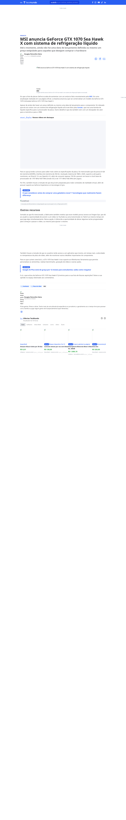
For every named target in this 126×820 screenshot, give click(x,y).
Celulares (45, 324)
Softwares (29, 324)
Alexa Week (37, 324)
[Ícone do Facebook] (92, 2)
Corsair (80, 107)
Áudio (62, 324)
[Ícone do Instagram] (95, 2)
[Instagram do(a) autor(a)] (21, 311)
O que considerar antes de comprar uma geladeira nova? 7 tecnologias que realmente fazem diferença (62, 194)
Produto (23, 35)
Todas (23, 324)
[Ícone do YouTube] (99, 2)
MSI (38, 91)
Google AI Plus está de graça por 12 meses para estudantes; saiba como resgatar (57, 270)
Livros (52, 324)
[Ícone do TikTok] (102, 2)
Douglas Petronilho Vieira (33, 54)
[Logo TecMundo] (30, 2)
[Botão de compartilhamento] (96, 59)
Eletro (57, 324)
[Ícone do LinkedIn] (105, 2)
